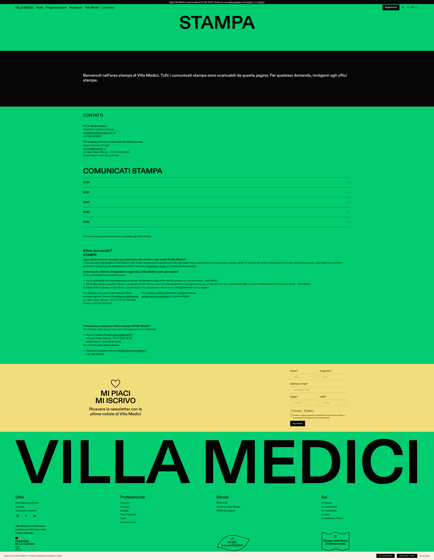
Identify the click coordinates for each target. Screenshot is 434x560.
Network (125, 506)
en (417, 7)
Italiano (310, 411)
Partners (125, 503)
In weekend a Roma (332, 518)
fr (408, 7)
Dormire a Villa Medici (228, 506)
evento (261, 2)
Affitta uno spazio (225, 510)
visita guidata (234, 2)
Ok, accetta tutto (385, 556)
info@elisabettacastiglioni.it (97, 133)
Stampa (124, 510)
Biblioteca (221, 503)
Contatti (19, 506)
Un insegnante (329, 510)
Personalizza (425, 556)
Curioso (325, 514)
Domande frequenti (26, 510)
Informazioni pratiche (26, 503)
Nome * (294, 371)
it (412, 7)
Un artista (326, 503)
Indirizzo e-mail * (299, 384)
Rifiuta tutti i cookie (407, 556)
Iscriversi (298, 423)
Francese (297, 411)
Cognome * (326, 371)
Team (123, 518)
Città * (323, 396)
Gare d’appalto (128, 514)
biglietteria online (156, 266)
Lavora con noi (128, 522)
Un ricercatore (329, 506)
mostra (249, 2)
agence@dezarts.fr (93, 148)
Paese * (294, 396)
